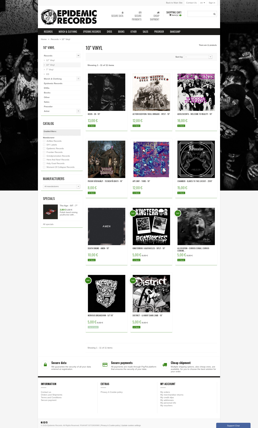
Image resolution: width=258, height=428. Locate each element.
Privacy (104, 392)
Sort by (179, 57)
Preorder (159, 31)
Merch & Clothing (68, 31)
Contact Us (191, 2)
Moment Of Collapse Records (61, 167)
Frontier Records (55, 152)
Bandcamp (175, 31)
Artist (46, 111)
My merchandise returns (171, 395)
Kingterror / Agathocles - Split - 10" (149, 248)
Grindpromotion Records (58, 156)
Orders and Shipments (51, 395)
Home (44, 39)
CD (47, 74)
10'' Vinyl (50, 65)
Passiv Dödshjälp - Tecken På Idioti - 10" (105, 181)
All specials (48, 224)
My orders (165, 392)
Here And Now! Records (58, 159)
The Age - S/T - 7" (68, 205)
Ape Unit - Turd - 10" (141, 181)
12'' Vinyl (50, 60)
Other (133, 31)
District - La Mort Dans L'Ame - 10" (147, 315)
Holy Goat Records (55, 163)
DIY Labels (52, 145)
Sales (145, 31)
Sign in (212, 2)
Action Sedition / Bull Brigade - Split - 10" (151, 114)
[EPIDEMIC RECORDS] (69, 17)
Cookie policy (116, 392)
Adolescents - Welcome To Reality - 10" (194, 114)
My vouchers (166, 405)
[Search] (214, 14)
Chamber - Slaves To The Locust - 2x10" (194, 181)
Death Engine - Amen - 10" (98, 248)
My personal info (168, 403)
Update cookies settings (131, 425)
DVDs (109, 31)
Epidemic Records (92, 31)
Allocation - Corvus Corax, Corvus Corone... (193, 249)
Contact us (46, 392)
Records (48, 31)
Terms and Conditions (51, 397)
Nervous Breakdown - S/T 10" (100, 315)
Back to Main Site (174, 2)
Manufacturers (53, 178)
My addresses (167, 400)
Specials (49, 198)
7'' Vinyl (49, 69)
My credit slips (167, 397)
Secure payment (48, 400)
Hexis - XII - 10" (94, 114)
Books (121, 31)
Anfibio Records (54, 141)
